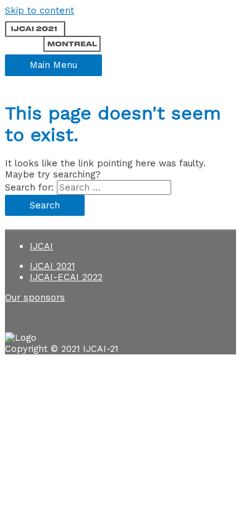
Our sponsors (35, 297)
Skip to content (39, 10)
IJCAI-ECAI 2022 (66, 277)
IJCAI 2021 (52, 266)
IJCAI (41, 246)
